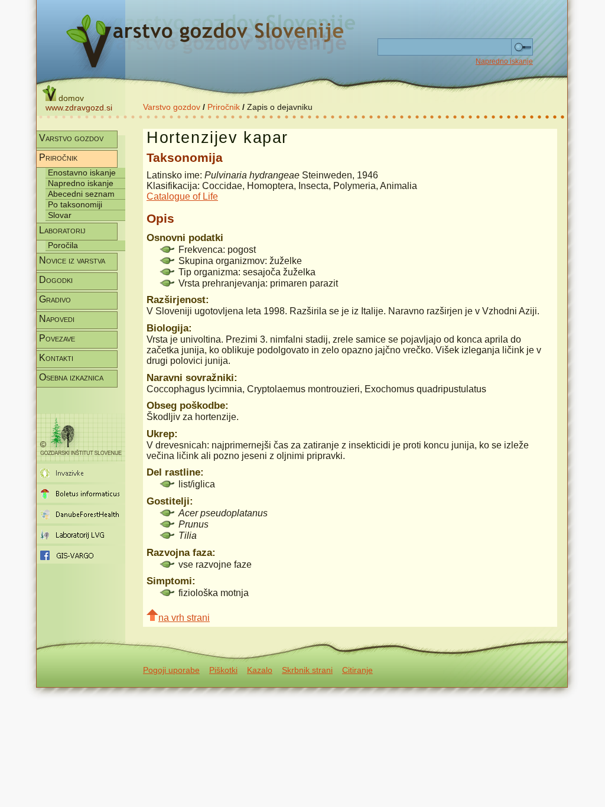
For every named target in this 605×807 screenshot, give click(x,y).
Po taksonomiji (75, 204)
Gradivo (55, 299)
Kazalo (259, 670)
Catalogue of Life (182, 196)
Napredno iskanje (504, 61)
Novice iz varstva (72, 260)
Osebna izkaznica (71, 377)
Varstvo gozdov (171, 107)
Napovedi (56, 319)
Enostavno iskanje (82, 172)
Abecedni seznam (81, 194)
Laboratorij (62, 230)
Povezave (57, 338)
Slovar (59, 215)
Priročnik (223, 107)
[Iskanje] (522, 47)
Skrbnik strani (307, 670)
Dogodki (56, 280)
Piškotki (223, 670)
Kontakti (56, 358)
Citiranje (357, 670)
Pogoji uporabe (171, 670)
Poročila (63, 245)
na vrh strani (184, 618)
